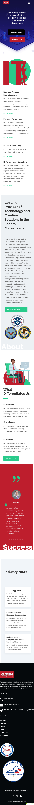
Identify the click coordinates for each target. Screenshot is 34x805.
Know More (8, 113)
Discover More (16, 32)
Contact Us (4, 732)
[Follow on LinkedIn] (21, 796)
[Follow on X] (17, 796)
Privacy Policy (5, 735)
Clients (2, 727)
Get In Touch (17, 39)
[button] (11, 539)
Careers (3, 729)
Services (3, 724)
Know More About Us (16, 309)
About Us (3, 721)
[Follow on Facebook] (13, 796)
